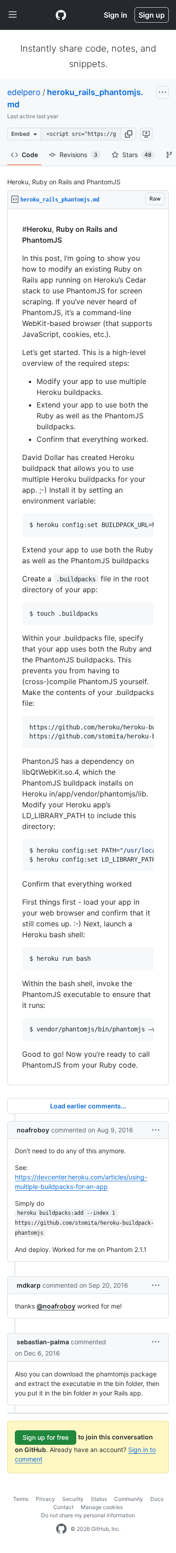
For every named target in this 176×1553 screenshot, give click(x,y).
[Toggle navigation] (12, 15)
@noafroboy (56, 1306)
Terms (20, 1498)
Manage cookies (102, 1507)
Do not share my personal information (88, 1515)
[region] (88, 647)
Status (99, 1498)
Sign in (115, 14)
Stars (137, 154)
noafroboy (33, 1130)
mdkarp (29, 1285)
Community (128, 1498)
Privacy (45, 1498)
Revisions (78, 154)
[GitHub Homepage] (61, 1529)
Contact (63, 1507)
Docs (156, 1498)
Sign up (152, 14)
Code (30, 154)
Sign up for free (46, 1437)
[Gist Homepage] (61, 15)
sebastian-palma (43, 1342)
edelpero (24, 92)
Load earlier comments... (88, 1106)
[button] (128, 134)
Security (72, 1498)
